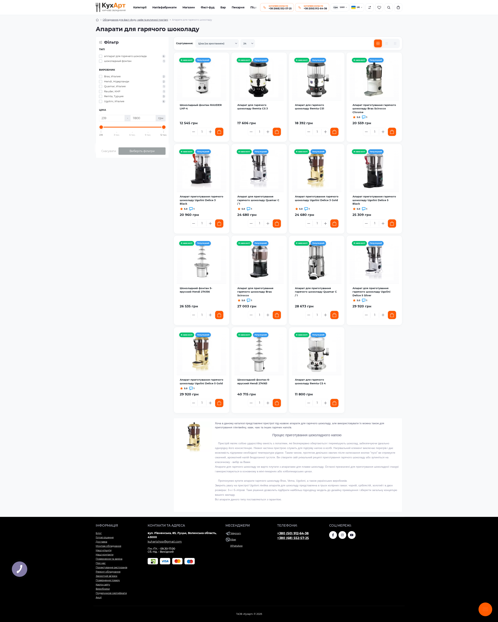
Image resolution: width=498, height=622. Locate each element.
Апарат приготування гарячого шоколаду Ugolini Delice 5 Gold (201, 381)
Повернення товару (108, 580)
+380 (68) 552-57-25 (293, 538)
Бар (223, 7)
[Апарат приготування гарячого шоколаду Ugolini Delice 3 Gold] (316, 169)
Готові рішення (105, 537)
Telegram (235, 533)
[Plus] (210, 132)
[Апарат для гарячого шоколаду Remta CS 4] (316, 352)
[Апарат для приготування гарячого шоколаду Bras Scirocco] (259, 261)
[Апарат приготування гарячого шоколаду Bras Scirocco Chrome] (374, 77)
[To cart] (219, 132)
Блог (99, 533)
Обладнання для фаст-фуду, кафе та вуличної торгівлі (135, 19)
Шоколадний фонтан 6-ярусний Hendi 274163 (253, 381)
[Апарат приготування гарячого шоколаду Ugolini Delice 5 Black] (374, 169)
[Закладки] (379, 7)
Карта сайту (103, 584)
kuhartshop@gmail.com (165, 541)
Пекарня (238, 7)
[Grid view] (378, 43)
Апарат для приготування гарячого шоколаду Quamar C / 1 (258, 200)
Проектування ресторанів (111, 567)
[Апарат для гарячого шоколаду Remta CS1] (316, 77)
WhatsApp (236, 545)
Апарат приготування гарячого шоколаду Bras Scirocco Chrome (374, 108)
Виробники (103, 588)
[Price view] (395, 43)
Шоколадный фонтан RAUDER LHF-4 (201, 106)
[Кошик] (398, 7)
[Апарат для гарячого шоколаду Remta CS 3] (259, 77)
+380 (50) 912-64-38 (293, 533)
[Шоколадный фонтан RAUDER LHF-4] (201, 77)
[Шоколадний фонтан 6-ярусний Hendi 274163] (259, 352)
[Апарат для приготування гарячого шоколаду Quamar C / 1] (259, 169)
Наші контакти (104, 554)
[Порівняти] (370, 7)
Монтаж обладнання (108, 546)
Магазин (188, 7)
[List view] (386, 43)
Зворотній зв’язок (106, 575)
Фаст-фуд (208, 7)
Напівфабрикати (164, 7)
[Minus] (193, 132)
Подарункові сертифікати (111, 593)
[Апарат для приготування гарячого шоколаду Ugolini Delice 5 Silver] (374, 261)
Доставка (101, 541)
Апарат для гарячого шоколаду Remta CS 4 (310, 381)
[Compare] (221, 78)
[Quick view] (221, 61)
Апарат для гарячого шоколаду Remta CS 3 (252, 106)
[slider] (101, 127)
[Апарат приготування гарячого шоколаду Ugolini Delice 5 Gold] (201, 352)
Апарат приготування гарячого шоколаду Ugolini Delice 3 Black (201, 200)
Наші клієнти (103, 550)
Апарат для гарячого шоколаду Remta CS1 (309, 106)
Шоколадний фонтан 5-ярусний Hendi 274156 (196, 290)
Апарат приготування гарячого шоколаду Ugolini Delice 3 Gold (316, 198)
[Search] (389, 7)
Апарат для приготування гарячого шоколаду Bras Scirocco (255, 292)
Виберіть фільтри (142, 151)
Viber (233, 539)
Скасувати (108, 151)
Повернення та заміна (109, 558)
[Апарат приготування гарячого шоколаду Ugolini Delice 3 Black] (201, 169)
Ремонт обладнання (108, 571)
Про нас (101, 563)
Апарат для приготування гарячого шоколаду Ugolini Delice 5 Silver (371, 292)
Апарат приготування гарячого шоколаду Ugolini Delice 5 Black (374, 200)
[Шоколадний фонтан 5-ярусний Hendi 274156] (201, 261)
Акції (99, 597)
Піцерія (255, 7)
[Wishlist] (221, 69)
